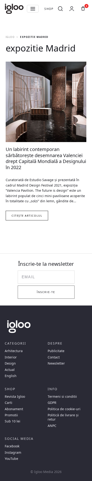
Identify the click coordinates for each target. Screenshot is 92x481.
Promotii (11, 415)
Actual (10, 370)
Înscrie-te (46, 292)
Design (10, 363)
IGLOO (10, 37)
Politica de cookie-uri (64, 409)
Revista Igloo (15, 396)
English (11, 376)
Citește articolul (27, 215)
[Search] (60, 8)
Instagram (13, 452)
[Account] (71, 8)
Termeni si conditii (62, 396)
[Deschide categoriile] (33, 8)
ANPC (52, 426)
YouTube (11, 459)
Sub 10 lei (12, 421)
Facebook (12, 446)
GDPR (52, 403)
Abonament (14, 409)
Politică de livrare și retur (63, 417)
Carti (8, 403)
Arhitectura (14, 351)
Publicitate (56, 351)
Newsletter (56, 363)
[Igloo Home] (14, 8)
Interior (11, 357)
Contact (54, 357)
